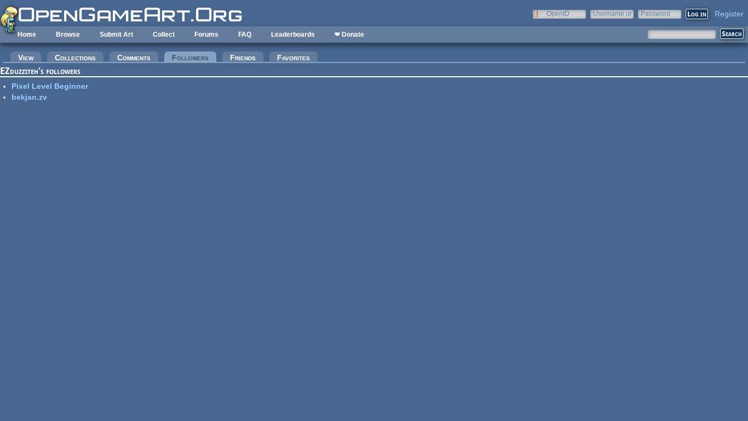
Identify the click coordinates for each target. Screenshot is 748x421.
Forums (206, 34)
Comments (134, 57)
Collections (75, 57)
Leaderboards (293, 34)
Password (655, 13)
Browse (68, 34)
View (25, 57)
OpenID (557, 13)
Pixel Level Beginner (49, 86)
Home (27, 34)
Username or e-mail (612, 13)
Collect (164, 34)
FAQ (244, 34)
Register (729, 13)
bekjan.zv (29, 97)
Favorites (293, 57)
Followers (194, 57)
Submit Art (116, 34)
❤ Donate (349, 34)
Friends (243, 57)
